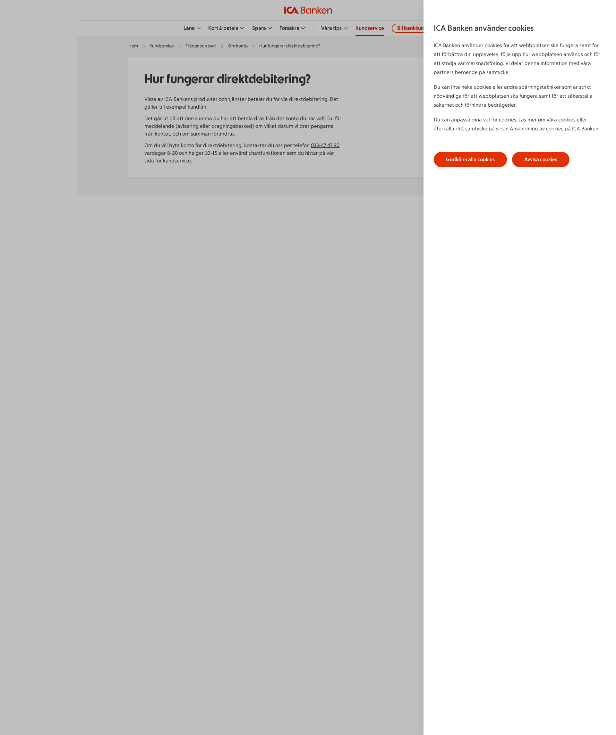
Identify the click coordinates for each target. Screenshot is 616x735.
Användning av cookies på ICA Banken (554, 129)
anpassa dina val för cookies (483, 120)
